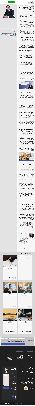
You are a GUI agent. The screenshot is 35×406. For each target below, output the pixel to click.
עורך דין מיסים (24, 214)
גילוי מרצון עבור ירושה (12, 277)
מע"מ (22, 354)
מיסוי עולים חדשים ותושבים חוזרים (8, 355)
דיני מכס (10, 359)
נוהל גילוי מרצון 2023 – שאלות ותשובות (25, 331)
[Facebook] (15, 396)
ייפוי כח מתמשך (9, 357)
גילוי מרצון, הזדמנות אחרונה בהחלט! (10, 331)
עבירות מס (21, 355)
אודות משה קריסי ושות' (30, 354)
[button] (1, 2)
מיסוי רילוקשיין (10, 353)
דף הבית (33, 5)
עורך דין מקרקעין (9, 360)
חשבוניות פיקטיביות (20, 357)
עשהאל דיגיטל (7, 403)
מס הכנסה (21, 353)
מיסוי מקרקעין (10, 358)
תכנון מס (21, 359)
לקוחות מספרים (31, 356)
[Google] (15, 398)
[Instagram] (13, 396)
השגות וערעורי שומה (20, 358)
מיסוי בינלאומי (21, 360)
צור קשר (32, 357)
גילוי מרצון (21, 356)
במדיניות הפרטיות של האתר (6, 340)
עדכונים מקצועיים (30, 355)
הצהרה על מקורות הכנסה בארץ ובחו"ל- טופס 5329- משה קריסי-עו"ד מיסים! (10, 304)
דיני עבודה (10, 356)
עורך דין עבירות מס (29, 5)
